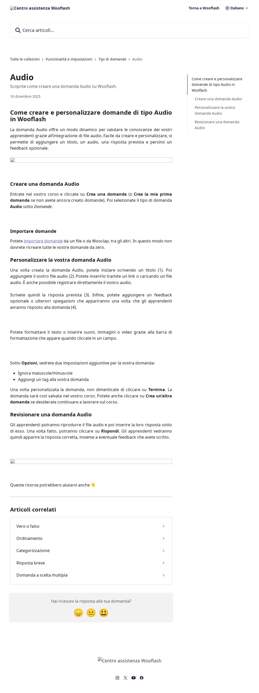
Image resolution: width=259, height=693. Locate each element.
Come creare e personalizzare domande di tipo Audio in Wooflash (217, 84)
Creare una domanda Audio (218, 98)
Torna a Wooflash (204, 8)
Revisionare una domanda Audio (217, 124)
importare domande (43, 241)
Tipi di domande (112, 59)
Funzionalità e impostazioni (69, 59)
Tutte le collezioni (25, 59)
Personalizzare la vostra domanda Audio (215, 110)
